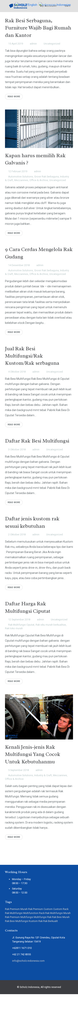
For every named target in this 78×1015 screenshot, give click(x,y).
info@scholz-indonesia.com (28, 960)
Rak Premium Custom (40, 909)
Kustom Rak (36, 921)
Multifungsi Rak (42, 917)
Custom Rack (60, 909)
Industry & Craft (43, 775)
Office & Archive (38, 180)
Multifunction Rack (34, 913)
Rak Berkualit (50, 921)
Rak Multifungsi (14, 913)
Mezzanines (21, 180)
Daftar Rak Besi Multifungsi (37, 441)
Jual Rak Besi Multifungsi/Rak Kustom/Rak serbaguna (32, 356)
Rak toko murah (14, 628)
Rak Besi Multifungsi (16, 921)
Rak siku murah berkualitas (51, 624)
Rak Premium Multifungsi (19, 917)
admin (33, 43)
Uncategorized (52, 43)
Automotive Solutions (20, 176)
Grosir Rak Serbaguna (46, 176)
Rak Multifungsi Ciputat (21, 624)
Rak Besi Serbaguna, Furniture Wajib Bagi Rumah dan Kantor (38, 27)
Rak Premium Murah (16, 909)
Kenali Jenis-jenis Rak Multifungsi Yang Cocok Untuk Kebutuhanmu (32, 754)
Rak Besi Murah (61, 917)
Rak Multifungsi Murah (58, 913)
